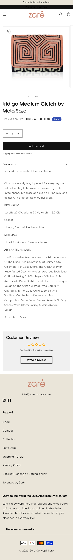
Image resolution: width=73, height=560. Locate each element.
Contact (8, 430)
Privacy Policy (12, 465)
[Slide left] (29, 96)
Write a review (36, 360)
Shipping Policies (13, 456)
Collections (10, 439)
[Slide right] (44, 96)
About (6, 422)
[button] (4, 14)
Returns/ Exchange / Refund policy (25, 473)
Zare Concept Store (42, 550)
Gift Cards (9, 448)
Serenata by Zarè (14, 482)
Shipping (6, 154)
